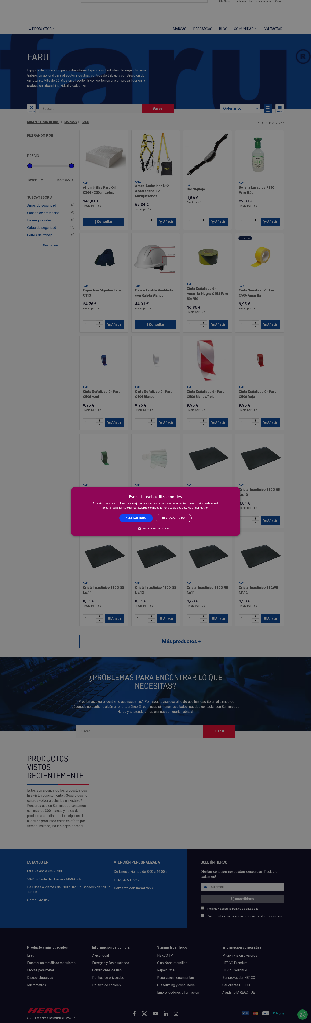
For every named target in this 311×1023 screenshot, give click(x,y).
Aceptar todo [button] (136, 518)
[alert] (155, 511)
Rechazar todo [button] (173, 518)
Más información (198, 508)
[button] (155, 529)
